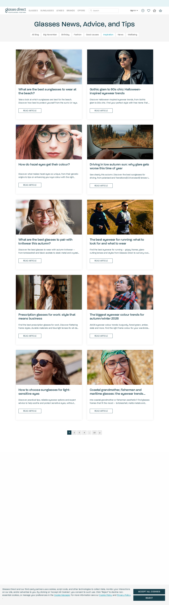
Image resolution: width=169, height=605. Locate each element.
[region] (134, 11)
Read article (30, 110)
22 (94, 432)
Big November (50, 34)
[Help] (143, 11)
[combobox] (104, 10)
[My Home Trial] (154, 11)
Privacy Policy (124, 595)
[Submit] (91, 10)
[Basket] (160, 11)
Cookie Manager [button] (62, 595)
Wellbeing (132, 34)
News (120, 34)
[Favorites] (149, 11)
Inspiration (108, 34)
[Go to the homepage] (15, 10)
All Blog (35, 34)
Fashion (77, 34)
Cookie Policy (105, 595)
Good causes (92, 34)
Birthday (65, 34)
